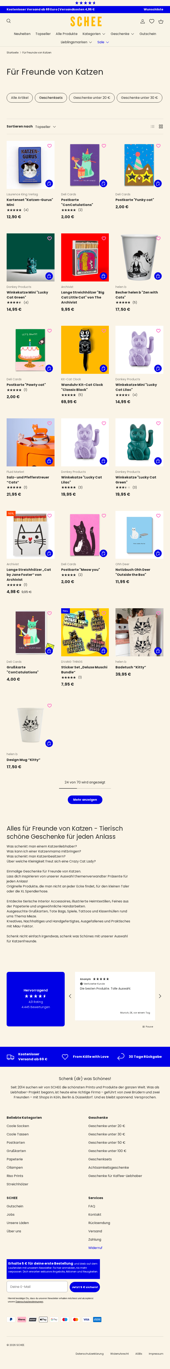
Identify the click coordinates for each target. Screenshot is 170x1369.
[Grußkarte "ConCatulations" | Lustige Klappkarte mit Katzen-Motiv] (31, 632)
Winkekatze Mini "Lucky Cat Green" (27, 295)
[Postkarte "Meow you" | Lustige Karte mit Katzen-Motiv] (85, 535)
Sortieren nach (20, 126)
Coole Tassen (18, 1134)
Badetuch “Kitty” (130, 667)
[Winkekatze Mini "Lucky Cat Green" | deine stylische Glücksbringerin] (31, 257)
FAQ (91, 1206)
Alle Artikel (19, 97)
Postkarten (16, 1142)
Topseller (43, 33)
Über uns (14, 1231)
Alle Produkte (67, 33)
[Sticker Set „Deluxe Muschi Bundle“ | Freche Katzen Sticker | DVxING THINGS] (85, 632)
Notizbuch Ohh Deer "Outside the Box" (132, 572)
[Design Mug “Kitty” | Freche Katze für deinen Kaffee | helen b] (31, 725)
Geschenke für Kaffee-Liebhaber (115, 1175)
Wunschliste (153, 9)
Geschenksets (51, 97)
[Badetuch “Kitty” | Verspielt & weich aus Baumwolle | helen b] (139, 632)
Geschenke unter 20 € (91, 97)
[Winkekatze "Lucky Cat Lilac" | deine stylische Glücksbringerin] (85, 442)
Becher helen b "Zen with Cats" (136, 295)
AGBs (138, 1353)
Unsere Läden (18, 1222)
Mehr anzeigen (85, 800)
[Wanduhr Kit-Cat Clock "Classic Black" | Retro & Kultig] (85, 350)
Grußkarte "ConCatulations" (23, 670)
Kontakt (94, 1214)
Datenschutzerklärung (90, 1353)
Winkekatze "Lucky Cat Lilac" (81, 480)
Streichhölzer (17, 1184)
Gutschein (148, 33)
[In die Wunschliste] (50, 146)
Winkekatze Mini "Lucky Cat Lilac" (136, 387)
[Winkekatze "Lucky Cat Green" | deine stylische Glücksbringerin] (139, 442)
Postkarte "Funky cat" (134, 199)
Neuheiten (22, 33)
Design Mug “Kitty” (23, 759)
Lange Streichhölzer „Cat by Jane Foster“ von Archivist (29, 574)
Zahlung (94, 1239)
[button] (160, 21)
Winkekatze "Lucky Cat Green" (135, 480)
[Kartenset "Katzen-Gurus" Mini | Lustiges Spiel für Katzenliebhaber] (31, 165)
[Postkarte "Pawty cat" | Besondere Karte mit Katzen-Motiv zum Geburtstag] (31, 350)
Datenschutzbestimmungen (29, 1301)
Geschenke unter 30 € (139, 97)
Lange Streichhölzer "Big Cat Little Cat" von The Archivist (82, 297)
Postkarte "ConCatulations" (77, 202)
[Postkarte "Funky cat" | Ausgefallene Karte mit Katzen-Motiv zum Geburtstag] (139, 165)
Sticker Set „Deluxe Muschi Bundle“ (84, 670)
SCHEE (20, 1345)
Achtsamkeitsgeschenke (108, 1167)
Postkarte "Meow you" (80, 569)
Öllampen (15, 1167)
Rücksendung (99, 1222)
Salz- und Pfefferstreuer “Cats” (28, 480)
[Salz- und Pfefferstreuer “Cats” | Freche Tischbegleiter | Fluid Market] (31, 442)
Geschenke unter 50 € (106, 1142)
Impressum (156, 1353)
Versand (95, 1231)
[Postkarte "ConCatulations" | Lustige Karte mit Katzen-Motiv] (85, 165)
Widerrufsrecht (119, 1353)
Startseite (12, 52)
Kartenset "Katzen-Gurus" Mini (30, 202)
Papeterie (15, 1159)
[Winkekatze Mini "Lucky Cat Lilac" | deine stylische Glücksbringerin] (139, 350)
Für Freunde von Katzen (36, 52)
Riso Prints (15, 1175)
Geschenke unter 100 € (107, 1150)
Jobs (11, 1214)
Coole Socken (18, 1126)
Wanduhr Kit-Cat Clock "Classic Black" (82, 387)
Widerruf (95, 1247)
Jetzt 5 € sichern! (85, 1287)
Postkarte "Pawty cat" (26, 384)
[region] (115, 996)
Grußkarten (16, 1150)
